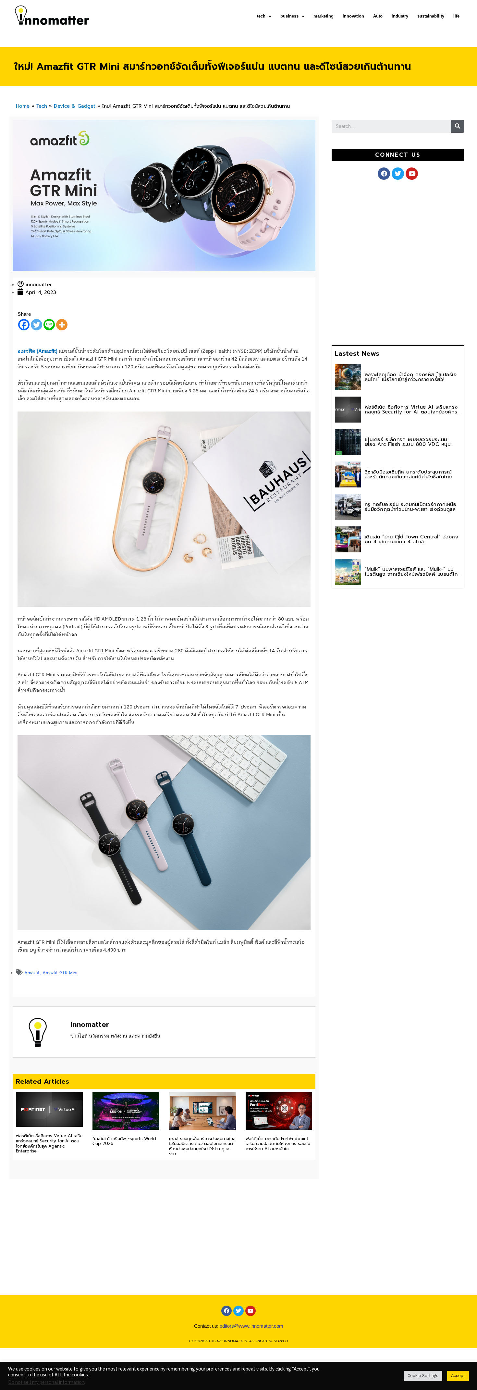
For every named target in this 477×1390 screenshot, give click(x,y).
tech (261, 16)
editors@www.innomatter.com (251, 1326)
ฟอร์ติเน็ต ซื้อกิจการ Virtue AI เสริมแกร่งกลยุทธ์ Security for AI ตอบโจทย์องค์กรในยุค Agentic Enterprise (49, 1143)
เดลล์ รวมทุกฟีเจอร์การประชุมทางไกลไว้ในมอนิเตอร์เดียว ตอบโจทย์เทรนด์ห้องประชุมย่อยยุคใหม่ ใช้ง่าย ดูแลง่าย (202, 1146)
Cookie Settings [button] (423, 1375)
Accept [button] (458, 1375)
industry (400, 16)
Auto (378, 16)
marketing (323, 16)
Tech (41, 106)
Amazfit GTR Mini (60, 973)
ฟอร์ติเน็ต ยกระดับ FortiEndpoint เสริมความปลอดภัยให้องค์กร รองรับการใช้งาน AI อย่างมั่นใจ (278, 1144)
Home (23, 106)
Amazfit (32, 973)
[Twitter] (36, 324)
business (289, 16)
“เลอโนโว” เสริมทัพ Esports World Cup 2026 (124, 1141)
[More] (61, 324)
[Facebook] (24, 324)
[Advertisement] (380, 261)
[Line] (49, 324)
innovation (353, 16)
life (456, 16)
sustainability (430, 16)
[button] (398, 155)
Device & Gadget (74, 106)
